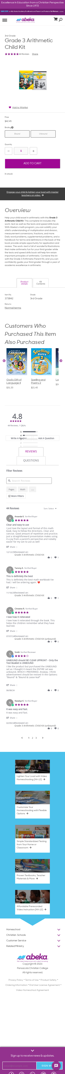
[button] (24, 283)
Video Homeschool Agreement (32, 990)
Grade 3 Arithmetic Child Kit (29, 554)
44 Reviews (24, 54)
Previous (4, 360)
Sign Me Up (49, 1065)
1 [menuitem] (29, 737)
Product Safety (48, 980)
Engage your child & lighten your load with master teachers (33, 194)
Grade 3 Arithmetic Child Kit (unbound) (35, 638)
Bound (17, 134)
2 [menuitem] (32, 737)
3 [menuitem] (36, 737)
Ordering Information (16, 985)
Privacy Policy (16, 980)
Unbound (43, 134)
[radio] (29, 432)
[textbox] (58, 509)
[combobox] (50, 508)
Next (60, 360)
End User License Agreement (45, 985)
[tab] (19, 438)
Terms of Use (32, 980)
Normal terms (13, 308)
